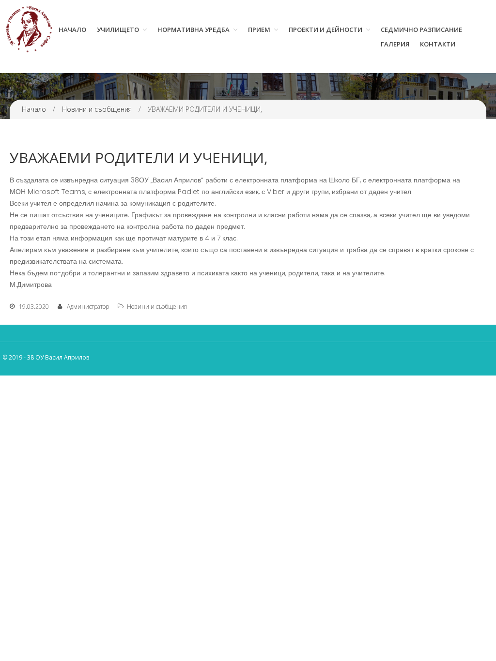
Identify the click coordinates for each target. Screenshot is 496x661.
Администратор (88, 306)
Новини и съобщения (97, 109)
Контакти (437, 44)
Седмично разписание (421, 29)
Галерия (395, 44)
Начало (72, 29)
